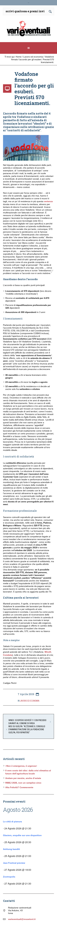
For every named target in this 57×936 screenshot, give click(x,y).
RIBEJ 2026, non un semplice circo (23, 783)
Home (18, 56)
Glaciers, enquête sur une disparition (22, 835)
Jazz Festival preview (14, 863)
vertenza (48, 201)
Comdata (7, 655)
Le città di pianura (12, 821)
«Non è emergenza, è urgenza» (21, 766)
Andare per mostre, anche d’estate (23, 778)
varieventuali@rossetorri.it (22, 919)
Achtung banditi (11, 849)
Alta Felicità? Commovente (19, 787)
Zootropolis (9, 876)
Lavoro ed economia (33, 56)
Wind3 (48, 652)
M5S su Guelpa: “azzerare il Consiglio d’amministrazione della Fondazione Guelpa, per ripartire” (27, 729)
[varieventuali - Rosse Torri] (28, 30)
